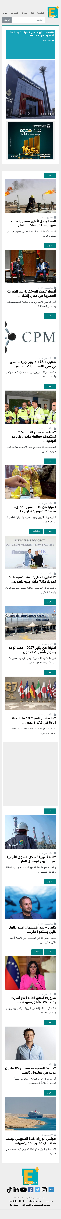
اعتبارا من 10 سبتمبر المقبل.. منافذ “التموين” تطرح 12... (35, 509)
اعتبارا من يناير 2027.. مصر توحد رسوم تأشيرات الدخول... (32, 650)
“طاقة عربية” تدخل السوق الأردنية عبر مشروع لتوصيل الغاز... (31, 859)
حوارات (24, 13)
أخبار (32, 13)
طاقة (37, 952)
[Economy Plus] (53, 12)
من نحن (49, 1201)
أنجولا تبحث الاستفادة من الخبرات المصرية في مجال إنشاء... (31, 294)
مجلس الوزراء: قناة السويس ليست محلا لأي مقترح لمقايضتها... (30, 1141)
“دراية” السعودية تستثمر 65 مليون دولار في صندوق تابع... (30, 1070)
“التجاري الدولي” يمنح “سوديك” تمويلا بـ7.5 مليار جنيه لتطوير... (32, 579)
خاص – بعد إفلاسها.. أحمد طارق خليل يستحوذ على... (32, 930)
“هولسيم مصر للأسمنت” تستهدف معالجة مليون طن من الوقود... (33, 436)
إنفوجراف (14, 13)
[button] (29, 114)
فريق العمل (35, 1201)
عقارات (36, 531)
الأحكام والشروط (16, 1201)
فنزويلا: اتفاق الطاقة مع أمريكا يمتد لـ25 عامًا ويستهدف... (33, 1000)
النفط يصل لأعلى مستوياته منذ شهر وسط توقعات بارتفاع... (33, 223)
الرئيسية (40, 13)
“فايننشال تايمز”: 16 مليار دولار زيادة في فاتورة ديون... (33, 720)
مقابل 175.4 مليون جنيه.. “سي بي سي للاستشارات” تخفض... (33, 364)
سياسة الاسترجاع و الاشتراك (36, 1205)
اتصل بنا (14, 1205)
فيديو (5, 13)
